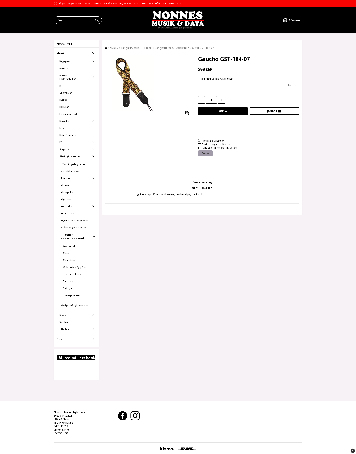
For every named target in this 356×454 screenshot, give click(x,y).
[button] (292, 20)
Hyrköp (63, 99)
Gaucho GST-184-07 (202, 48)
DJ (60, 85)
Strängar (68, 288)
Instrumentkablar (73, 274)
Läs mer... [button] (293, 85)
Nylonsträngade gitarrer (74, 220)
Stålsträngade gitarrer (73, 227)
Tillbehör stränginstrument (72, 236)
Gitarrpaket (67, 213)
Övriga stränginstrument (75, 305)
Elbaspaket (67, 192)
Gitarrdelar (65, 92)
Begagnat (64, 61)
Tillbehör (64, 329)
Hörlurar (64, 106)
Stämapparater (71, 295)
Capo (66, 253)
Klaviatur (64, 121)
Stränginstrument (71, 156)
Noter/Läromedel (69, 135)
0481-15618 (61, 426)
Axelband (69, 246)
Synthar (63, 322)
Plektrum (68, 281)
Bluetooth (64, 68)
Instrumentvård (68, 114)
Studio (63, 315)
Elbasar (65, 185)
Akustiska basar (70, 171)
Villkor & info (61, 429)
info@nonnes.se (63, 422)
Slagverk (64, 149)
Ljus (61, 128)
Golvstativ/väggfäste (75, 267)
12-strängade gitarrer (73, 164)
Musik (61, 53)
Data (59, 339)
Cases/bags (70, 260)
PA (60, 142)
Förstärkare (67, 206)
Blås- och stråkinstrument (68, 77)
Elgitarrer (66, 199)
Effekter (65, 178)
